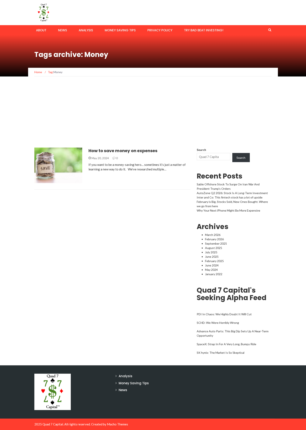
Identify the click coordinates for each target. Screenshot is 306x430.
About (41, 30)
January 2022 (213, 274)
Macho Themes (117, 424)
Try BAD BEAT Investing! (203, 30)
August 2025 (213, 248)
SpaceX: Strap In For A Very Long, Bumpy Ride (226, 344)
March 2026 (212, 235)
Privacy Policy (159, 30)
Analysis (86, 30)
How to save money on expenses (122, 151)
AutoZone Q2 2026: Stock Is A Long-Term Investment (232, 193)
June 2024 (212, 265)
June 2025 (212, 256)
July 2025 (211, 252)
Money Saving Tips (120, 30)
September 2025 (216, 243)
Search (201, 150)
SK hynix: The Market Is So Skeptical (220, 352)
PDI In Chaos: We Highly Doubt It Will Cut (224, 314)
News (62, 30)
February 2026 (214, 239)
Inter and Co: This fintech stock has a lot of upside (229, 197)
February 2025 (214, 261)
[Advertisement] (153, 116)
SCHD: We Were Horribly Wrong (218, 322)
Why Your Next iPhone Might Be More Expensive (228, 210)
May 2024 (211, 269)
